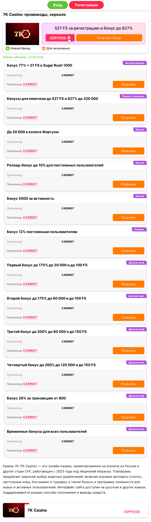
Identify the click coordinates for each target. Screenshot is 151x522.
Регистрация (86, 5)
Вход (57, 5)
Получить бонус (109, 38)
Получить (128, 84)
